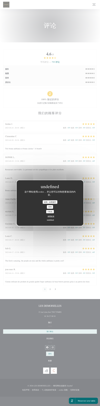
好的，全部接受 (50, 202)
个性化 (49, 211)
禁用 (50, 207)
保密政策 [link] (51, 216)
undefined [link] (50, 220)
